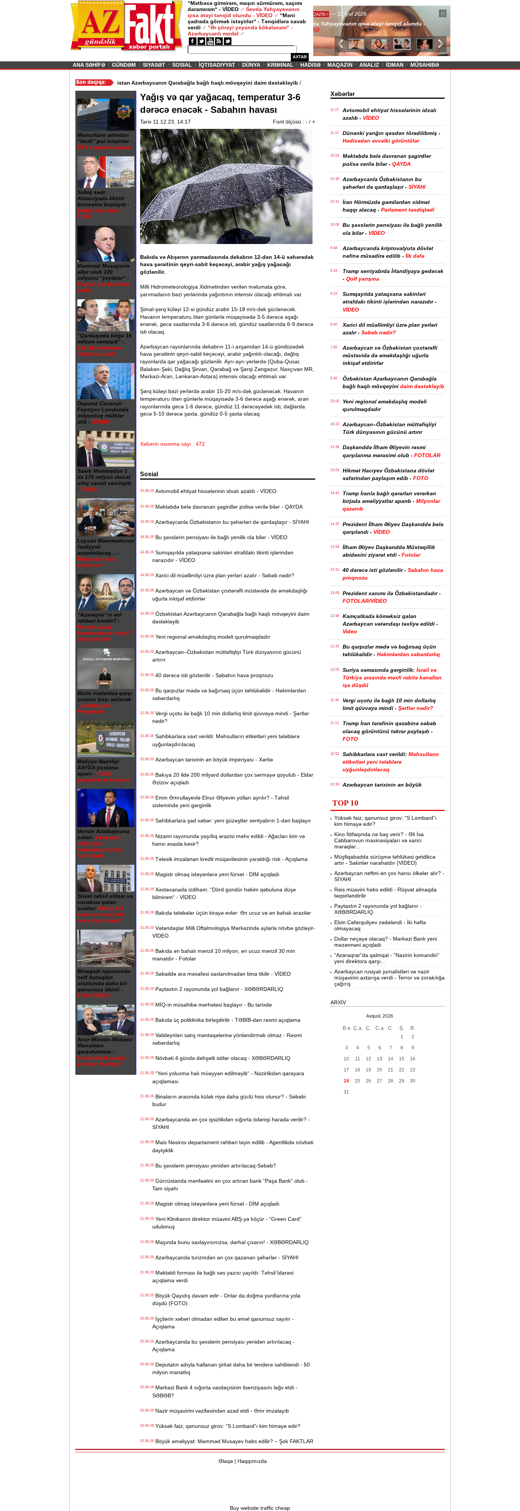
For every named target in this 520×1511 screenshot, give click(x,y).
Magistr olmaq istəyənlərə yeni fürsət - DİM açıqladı (215, 874)
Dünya (251, 65)
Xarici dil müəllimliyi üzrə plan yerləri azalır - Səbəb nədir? (223, 575)
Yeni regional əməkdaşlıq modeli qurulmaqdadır (211, 637)
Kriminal (280, 65)
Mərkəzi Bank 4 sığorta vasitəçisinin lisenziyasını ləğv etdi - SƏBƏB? (224, 1391)
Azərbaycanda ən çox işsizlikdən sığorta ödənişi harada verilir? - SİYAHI (231, 1123)
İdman (395, 65)
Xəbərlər (342, 94)
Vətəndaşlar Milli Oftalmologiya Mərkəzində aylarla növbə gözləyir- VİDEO (233, 932)
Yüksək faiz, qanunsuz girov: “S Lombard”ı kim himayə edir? (226, 1426)
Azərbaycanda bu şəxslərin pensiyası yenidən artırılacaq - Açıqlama (223, 1345)
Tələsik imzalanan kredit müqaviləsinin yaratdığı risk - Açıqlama (230, 859)
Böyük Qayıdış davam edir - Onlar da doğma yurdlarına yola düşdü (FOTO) (226, 1299)
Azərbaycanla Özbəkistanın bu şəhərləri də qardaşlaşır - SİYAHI (230, 522)
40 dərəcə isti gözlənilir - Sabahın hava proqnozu (212, 675)
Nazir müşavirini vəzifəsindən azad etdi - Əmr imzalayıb (220, 1411)
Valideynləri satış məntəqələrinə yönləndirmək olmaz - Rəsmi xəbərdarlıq (227, 1039)
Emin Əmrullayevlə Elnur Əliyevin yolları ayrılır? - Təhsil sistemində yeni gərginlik (220, 801)
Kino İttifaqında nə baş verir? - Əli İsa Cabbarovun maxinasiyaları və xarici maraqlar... (379, 840)
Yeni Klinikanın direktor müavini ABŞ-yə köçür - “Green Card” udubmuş (226, 1223)
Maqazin (340, 65)
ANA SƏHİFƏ (89, 65)
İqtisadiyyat (217, 65)
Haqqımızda (252, 1461)
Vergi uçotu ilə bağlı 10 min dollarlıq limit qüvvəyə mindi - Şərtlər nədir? (230, 717)
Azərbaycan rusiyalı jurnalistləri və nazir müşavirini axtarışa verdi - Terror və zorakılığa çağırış (389, 977)
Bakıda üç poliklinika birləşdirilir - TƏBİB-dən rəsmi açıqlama (226, 1020)
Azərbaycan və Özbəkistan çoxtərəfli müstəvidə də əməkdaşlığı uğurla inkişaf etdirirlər (230, 594)
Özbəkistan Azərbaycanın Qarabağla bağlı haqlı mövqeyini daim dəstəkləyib (230, 618)
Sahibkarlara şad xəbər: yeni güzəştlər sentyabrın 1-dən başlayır (231, 820)
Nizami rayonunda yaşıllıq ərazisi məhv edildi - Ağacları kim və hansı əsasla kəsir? (228, 840)
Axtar (300, 57)
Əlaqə (226, 1461)
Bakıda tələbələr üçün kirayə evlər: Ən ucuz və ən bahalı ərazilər (231, 913)
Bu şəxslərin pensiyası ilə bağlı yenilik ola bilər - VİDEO (219, 537)
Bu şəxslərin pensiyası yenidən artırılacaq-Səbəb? (214, 1166)
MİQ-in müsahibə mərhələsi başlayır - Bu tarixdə (212, 1005)
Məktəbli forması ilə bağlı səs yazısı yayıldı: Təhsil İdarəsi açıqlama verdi (222, 1276)
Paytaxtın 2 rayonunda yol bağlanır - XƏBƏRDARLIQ (217, 989)
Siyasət (154, 65)
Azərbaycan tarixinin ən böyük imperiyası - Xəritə (212, 759)
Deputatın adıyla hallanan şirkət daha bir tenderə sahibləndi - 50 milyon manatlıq (231, 1368)
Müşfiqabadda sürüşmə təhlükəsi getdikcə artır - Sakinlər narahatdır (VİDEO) (384, 860)
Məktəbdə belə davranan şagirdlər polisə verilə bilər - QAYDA (227, 507)
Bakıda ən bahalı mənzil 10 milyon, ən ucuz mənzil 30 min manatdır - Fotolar (223, 955)
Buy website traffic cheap (260, 1508)
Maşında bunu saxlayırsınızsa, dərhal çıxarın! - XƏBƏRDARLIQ (230, 1242)
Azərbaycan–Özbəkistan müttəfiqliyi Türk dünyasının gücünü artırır (226, 656)
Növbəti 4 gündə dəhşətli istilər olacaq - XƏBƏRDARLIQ (221, 1058)
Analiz (369, 65)
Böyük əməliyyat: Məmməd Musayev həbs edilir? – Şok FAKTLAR (232, 1441)
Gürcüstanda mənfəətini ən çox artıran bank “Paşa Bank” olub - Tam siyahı (230, 1184)
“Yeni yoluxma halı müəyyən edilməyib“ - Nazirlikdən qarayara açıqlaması (228, 1077)
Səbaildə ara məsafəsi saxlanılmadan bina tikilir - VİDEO (221, 974)
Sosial (182, 65)
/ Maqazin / (330, 14)
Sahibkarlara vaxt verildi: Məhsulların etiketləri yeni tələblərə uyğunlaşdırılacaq (226, 740)
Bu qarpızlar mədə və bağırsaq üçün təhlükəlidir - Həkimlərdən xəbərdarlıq (229, 694)
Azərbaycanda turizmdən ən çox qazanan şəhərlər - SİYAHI (225, 1257)
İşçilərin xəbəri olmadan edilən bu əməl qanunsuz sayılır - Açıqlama (223, 1323)
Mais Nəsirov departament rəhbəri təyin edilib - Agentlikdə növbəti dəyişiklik (232, 1146)
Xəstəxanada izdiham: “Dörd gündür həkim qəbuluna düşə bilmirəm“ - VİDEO (224, 893)
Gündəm (124, 65)
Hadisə (310, 65)
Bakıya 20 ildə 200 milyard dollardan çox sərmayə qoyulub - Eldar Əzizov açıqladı (232, 778)
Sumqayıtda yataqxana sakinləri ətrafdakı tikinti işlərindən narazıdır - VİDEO (222, 556)
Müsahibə (424, 65)
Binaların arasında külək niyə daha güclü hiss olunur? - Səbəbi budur (229, 1100)
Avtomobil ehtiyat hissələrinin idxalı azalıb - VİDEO (214, 491)
